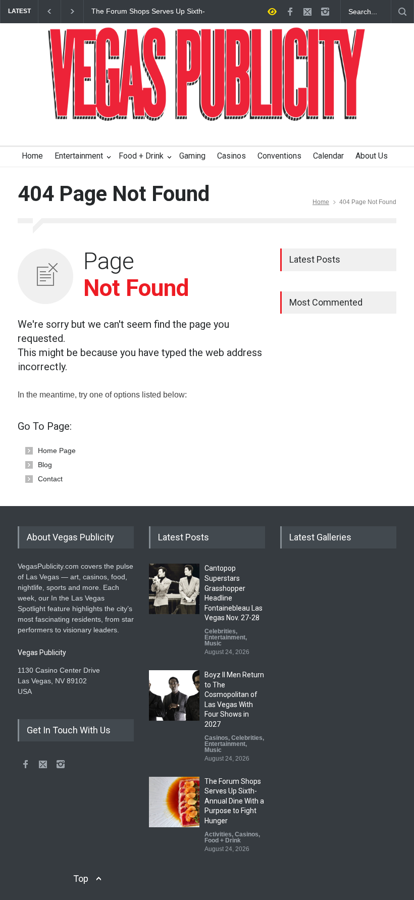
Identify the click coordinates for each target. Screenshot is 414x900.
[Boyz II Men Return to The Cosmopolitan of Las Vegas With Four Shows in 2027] (174, 695)
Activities (218, 834)
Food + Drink (141, 156)
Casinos (231, 156)
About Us (371, 156)
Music (213, 643)
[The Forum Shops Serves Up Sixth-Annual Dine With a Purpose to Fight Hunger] (174, 802)
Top (80, 878)
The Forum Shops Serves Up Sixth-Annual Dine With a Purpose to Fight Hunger (149, 12)
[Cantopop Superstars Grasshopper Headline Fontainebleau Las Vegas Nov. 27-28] (174, 589)
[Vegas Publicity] (207, 106)
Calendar (328, 156)
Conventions (279, 156)
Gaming (192, 156)
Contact (50, 479)
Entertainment (79, 156)
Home (32, 156)
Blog (45, 465)
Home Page (57, 450)
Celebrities (220, 631)
